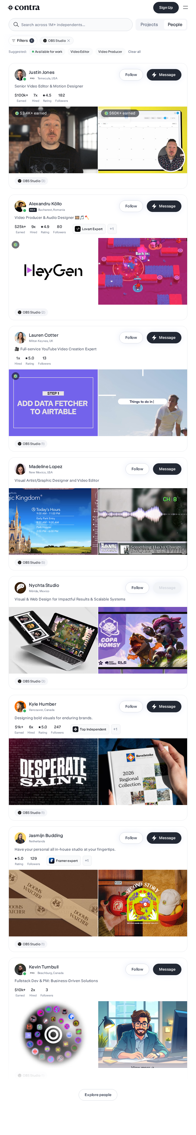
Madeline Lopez (45, 466)
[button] (69, 41)
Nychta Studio (44, 585)
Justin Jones (42, 72)
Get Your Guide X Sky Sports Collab (128, 424)
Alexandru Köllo (45, 203)
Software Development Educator (126, 1056)
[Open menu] (185, 8)
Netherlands (37, 841)
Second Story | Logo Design (122, 924)
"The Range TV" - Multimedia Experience (132, 543)
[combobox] (71, 24)
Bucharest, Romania (51, 209)
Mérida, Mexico (39, 591)
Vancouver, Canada (41, 709)
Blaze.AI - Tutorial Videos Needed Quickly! (44, 161)
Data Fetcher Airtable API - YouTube (39, 424)
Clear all (134, 52)
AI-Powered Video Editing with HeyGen (42, 293)
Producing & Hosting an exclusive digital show (137, 293)
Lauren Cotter (43, 335)
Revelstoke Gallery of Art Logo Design (130, 793)
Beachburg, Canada (51, 972)
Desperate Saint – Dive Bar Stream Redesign (46, 793)
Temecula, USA (47, 78)
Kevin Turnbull (44, 966)
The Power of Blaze (115, 161)
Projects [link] (149, 24)
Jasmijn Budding (46, 835)
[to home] (24, 8)
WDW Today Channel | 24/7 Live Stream (42, 543)
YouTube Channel (25, 1056)
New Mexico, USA (41, 472)
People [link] (175, 24)
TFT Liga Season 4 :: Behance (34, 662)
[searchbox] (74, 25)
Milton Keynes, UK (41, 340)
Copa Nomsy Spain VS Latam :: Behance (132, 662)
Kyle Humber (42, 704)
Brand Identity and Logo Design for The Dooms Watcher (42, 922)
